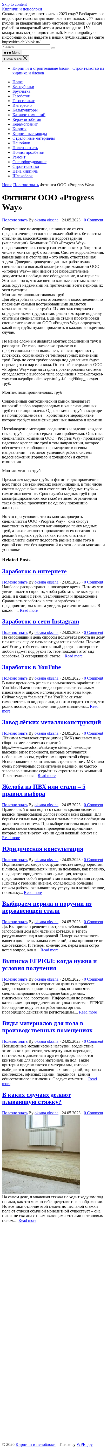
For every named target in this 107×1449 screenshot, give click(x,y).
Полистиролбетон (28, 152)
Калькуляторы (25, 110)
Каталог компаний (28, 115)
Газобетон (21, 96)
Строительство (25, 166)
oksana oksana (46, 220)
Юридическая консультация (42, 848)
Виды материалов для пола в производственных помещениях (47, 1027)
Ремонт (18, 157)
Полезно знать (25, 147)
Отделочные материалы (33, 138)
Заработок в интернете (34, 571)
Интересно (22, 105)
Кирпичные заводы (29, 133)
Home (17, 82)
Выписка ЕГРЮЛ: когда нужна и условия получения (49, 964)
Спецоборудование (29, 162)
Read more (29, 610)
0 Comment (93, 220)
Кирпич (19, 129)
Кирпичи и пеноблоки (22, 9)
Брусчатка (21, 91)
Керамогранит (25, 124)
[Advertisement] (53, 1279)
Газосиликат (23, 100)
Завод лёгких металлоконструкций (51, 722)
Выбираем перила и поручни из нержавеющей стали (47, 907)
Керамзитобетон (26, 119)
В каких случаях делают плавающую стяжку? (36, 1098)
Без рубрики (23, 86)
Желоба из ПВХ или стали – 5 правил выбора (43, 790)
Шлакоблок (22, 176)
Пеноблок (21, 143)
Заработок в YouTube (31, 667)
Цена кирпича (25, 171)
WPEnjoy (85, 1444)
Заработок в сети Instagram (40, 621)
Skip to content (14, 4)
